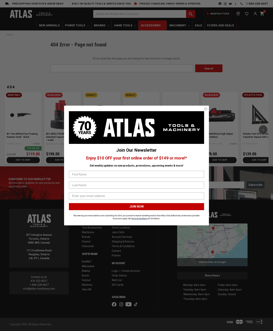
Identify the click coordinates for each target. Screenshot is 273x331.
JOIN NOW (136, 206)
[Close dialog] (205, 109)
